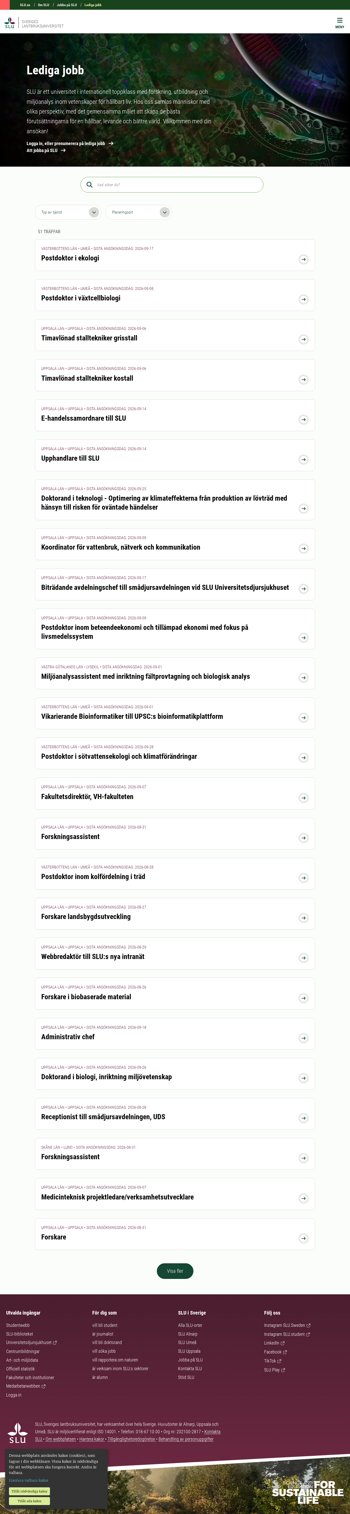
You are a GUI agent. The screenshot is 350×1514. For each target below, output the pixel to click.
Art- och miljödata (22, 1360)
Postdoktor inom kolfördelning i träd (93, 876)
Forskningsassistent (70, 836)
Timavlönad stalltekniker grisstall (89, 338)
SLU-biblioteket (19, 1334)
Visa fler (175, 1271)
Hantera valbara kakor (28, 1480)
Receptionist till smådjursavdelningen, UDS (103, 1117)
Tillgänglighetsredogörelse (132, 1439)
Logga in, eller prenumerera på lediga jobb (66, 143)
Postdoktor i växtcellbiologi (80, 298)
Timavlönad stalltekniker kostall (87, 378)
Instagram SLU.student (284, 1334)
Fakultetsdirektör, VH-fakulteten (87, 796)
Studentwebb (18, 1325)
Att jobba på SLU (42, 150)
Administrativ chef (68, 1037)
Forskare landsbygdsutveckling (86, 916)
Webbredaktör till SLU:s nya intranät (93, 956)
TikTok (270, 1361)
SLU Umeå (187, 1342)
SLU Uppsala (189, 1351)
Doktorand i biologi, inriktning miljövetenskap (106, 1077)
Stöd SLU (186, 1377)
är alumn (100, 1377)
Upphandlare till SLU (70, 458)
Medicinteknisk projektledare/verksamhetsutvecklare (117, 1197)
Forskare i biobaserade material (86, 997)
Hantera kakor (92, 1439)
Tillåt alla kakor (30, 1501)
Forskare (53, 1237)
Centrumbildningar (22, 1351)
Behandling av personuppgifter (186, 1439)
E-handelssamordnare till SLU (83, 418)
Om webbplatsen (61, 1439)
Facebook (273, 1352)
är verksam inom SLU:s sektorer (120, 1368)
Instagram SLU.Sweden (284, 1325)
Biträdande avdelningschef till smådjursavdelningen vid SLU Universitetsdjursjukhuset (165, 587)
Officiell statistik (20, 1368)
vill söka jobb (104, 1351)
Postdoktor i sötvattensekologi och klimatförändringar (119, 756)
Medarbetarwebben (23, 1386)
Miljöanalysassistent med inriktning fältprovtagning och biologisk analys (145, 676)
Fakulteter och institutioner (30, 1377)
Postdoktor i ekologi (70, 258)
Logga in (14, 1395)
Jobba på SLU (67, 5)
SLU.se (25, 5)
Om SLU (43, 5)
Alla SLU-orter (190, 1325)
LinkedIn (271, 1343)
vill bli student (104, 1325)
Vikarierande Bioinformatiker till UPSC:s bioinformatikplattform (132, 716)
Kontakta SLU (190, 1368)
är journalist (102, 1334)
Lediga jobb (93, 5)
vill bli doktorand (107, 1342)
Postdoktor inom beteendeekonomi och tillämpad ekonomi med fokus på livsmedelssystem (144, 632)
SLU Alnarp (188, 1334)
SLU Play (272, 1369)
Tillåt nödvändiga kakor (29, 1491)
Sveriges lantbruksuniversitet (43, 23)
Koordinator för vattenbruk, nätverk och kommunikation (120, 547)
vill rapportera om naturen (115, 1359)
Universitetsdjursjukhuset (29, 1342)
